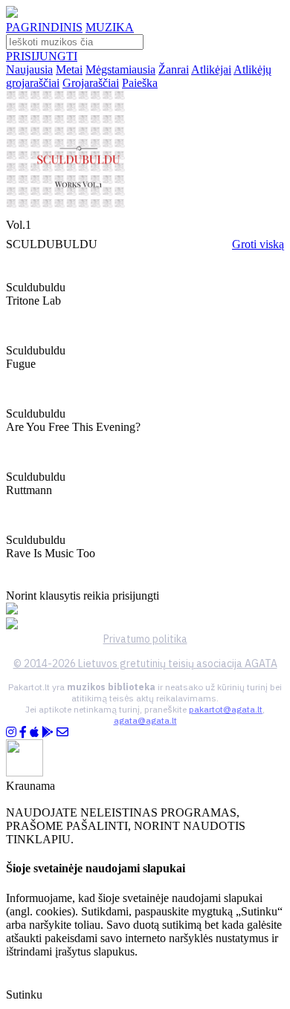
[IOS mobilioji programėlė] (34, 732)
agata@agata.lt (145, 720)
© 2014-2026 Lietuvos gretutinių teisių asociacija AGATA (145, 663)
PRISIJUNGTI (41, 56)
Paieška (140, 83)
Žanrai (173, 69)
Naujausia (29, 69)
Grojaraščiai (90, 83)
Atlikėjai (211, 69)
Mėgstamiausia (120, 69)
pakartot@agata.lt (225, 709)
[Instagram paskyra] (11, 732)
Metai (69, 69)
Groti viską (258, 244)
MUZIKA (110, 27)
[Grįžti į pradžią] (12, 13)
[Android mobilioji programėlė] (48, 732)
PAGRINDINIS (44, 27)
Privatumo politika (145, 639)
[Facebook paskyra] (23, 732)
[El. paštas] (62, 732)
